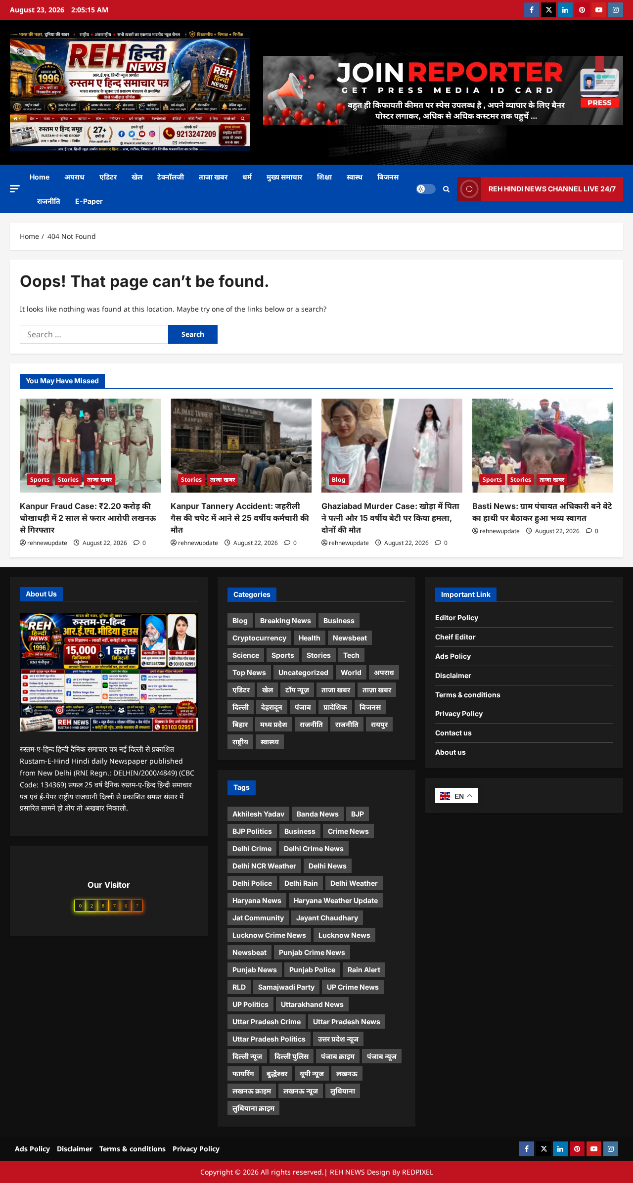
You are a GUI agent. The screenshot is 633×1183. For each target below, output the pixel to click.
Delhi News (328, 866)
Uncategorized (303, 672)
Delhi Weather (354, 883)
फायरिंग (243, 1073)
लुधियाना (342, 1091)
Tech (351, 655)
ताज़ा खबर (376, 689)
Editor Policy (456, 617)
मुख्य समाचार (284, 177)
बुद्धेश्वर (277, 1073)
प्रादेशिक (335, 707)
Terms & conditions (467, 694)
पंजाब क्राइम (338, 1056)
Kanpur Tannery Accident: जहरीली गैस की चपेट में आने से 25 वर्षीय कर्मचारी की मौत (240, 518)
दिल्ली (240, 707)
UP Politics (250, 1004)
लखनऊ (347, 1073)
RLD (239, 987)
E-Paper (89, 201)
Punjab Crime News (312, 952)
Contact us (453, 732)
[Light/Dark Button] (426, 189)
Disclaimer (453, 675)
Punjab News (254, 969)
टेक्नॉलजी (170, 177)
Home (39, 177)
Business (339, 620)
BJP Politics (252, 831)
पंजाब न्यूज (382, 1056)
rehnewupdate (47, 543)
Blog (339, 479)
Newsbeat (350, 638)
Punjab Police (312, 969)
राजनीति (48, 201)
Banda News (318, 814)
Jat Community (258, 917)
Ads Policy (453, 656)
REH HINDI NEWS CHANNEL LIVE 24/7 (552, 188)
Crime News (348, 831)
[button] (15, 188)
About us (450, 752)
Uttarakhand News (312, 1004)
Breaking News (285, 620)
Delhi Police (252, 883)
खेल (137, 177)
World (351, 672)
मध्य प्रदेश (273, 724)
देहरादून (271, 707)
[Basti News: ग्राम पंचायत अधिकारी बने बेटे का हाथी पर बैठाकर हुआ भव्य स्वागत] (542, 446)
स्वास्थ (354, 177)
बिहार (240, 724)
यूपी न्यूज (312, 1073)
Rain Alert (364, 969)
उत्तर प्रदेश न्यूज (338, 1039)
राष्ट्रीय (240, 741)
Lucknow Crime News (269, 935)
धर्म (247, 177)
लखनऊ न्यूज (300, 1091)
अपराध (74, 177)
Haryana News (256, 900)
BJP (357, 814)
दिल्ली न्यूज (247, 1056)
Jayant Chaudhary (327, 917)
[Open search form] (446, 189)
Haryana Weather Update (336, 900)
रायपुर (379, 724)
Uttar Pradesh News (346, 1021)
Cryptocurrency (259, 638)
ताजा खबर (213, 177)
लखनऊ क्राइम (251, 1091)
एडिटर (108, 177)
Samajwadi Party (286, 987)
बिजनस (388, 177)
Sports (39, 479)
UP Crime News (353, 987)
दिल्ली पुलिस (291, 1056)
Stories (68, 479)
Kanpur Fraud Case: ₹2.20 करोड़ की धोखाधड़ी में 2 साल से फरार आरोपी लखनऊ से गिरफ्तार (88, 518)
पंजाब (303, 707)
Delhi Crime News (314, 848)
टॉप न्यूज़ (297, 689)
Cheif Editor (455, 637)
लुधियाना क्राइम (253, 1108)
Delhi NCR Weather (264, 866)
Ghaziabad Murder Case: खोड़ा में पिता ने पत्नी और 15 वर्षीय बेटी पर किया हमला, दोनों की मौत (390, 518)
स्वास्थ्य (270, 741)
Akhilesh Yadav (258, 814)
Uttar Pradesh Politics (269, 1039)
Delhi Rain (301, 883)
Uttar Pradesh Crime (266, 1021)
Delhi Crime (251, 848)
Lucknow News (344, 935)
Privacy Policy (459, 713)
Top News (249, 672)
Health (309, 638)
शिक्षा (324, 177)
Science (245, 655)
